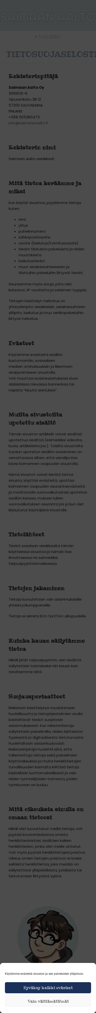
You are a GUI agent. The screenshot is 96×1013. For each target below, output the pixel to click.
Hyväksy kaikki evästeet (48, 987)
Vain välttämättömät (48, 1001)
